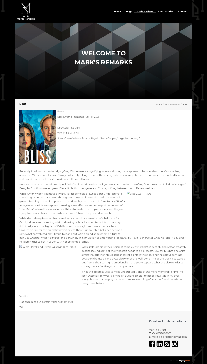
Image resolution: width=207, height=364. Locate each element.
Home (117, 11)
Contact (183, 11)
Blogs (128, 11)
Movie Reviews (145, 11)
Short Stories (166, 11)
